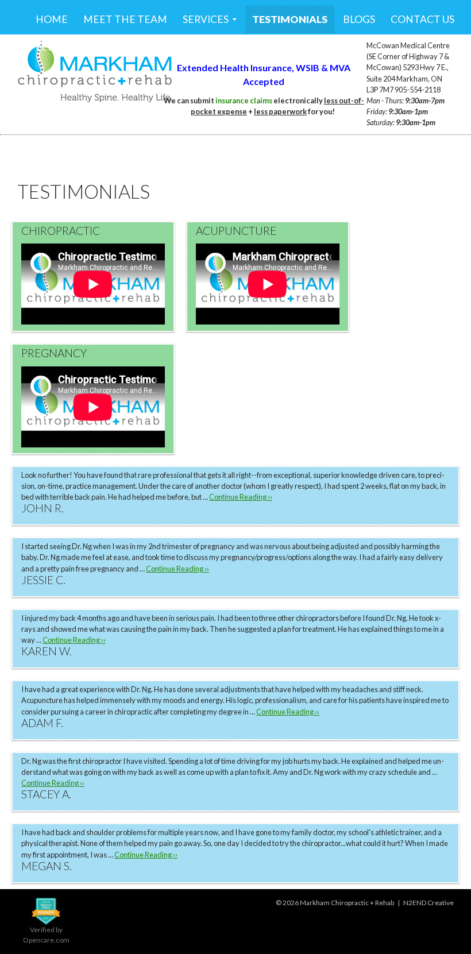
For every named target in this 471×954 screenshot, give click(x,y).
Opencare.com (46, 940)
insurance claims (243, 100)
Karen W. (46, 651)
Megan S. (46, 865)
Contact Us (422, 19)
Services (206, 19)
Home (52, 19)
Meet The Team (125, 19)
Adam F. (42, 722)
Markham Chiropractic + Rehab (347, 902)
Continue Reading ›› (240, 496)
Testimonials (289, 19)
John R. (42, 508)
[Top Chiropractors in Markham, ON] (46, 910)
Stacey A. (46, 794)
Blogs (359, 19)
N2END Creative (428, 902)
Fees (47, 47)
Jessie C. (43, 579)
